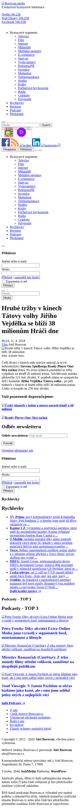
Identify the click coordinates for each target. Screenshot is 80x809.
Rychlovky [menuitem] (17, 103)
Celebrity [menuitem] (24, 95)
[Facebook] (6, 145)
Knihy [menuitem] (22, 84)
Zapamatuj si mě (16, 281)
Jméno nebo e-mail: (14, 261)
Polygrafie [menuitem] (24, 99)
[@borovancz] (26, 145)
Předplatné (9, 149)
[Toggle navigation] (40, 150)
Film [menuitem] (21, 40)
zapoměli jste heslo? (27, 277)
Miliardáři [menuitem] (24, 47)
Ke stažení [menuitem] (16, 725)
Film (5, 344)
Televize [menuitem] (23, 36)
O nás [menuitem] (13, 710)
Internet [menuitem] (23, 43)
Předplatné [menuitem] (17, 114)
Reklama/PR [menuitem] (26, 66)
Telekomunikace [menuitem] (28, 77)
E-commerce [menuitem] (26, 55)
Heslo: (6, 269)
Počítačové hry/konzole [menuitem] (33, 88)
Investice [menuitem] (24, 69)
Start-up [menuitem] (23, 58)
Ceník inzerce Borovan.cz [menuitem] (26, 714)
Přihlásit (7, 277)
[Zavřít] (3, 246)
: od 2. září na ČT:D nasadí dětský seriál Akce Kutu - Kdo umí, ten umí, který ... (41, 574)
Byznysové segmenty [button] (24, 32)
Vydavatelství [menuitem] (26, 62)
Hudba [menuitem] (22, 80)
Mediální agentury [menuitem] (30, 51)
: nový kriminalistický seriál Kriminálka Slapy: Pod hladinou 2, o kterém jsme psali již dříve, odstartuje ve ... (43, 520)
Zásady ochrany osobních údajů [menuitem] (30, 728)
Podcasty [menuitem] (16, 110)
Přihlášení (26, 149)
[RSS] (15, 145)
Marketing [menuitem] (24, 73)
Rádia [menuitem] (22, 91)
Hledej (7, 297)
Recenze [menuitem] (15, 106)
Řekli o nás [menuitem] (17, 721)
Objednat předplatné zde (17, 450)
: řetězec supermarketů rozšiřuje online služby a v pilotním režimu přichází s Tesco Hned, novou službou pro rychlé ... (43, 553)
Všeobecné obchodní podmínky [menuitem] (30, 717)
